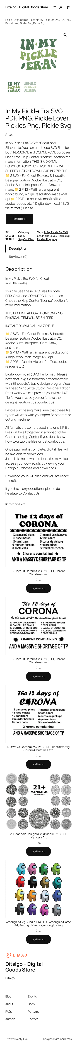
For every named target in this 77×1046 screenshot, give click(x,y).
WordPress (66, 1039)
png (54, 239)
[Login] (60, 7)
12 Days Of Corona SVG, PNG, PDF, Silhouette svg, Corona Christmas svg (38, 748)
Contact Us (31, 493)
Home (8, 19)
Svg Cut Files (21, 19)
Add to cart (20, 219)
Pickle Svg (63, 236)
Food (32, 19)
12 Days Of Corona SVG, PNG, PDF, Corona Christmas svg (38, 572)
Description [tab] (18, 248)
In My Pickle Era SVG (56, 232)
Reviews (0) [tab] (18, 256)
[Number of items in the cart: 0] (68, 7)
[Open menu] (55, 7)
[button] (65, 35)
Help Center (30, 300)
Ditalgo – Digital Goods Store (26, 7)
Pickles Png (44, 239)
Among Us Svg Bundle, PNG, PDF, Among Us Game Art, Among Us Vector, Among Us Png (38, 923)
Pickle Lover (49, 236)
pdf (39, 236)
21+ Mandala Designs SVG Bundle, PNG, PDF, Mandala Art (38, 835)
